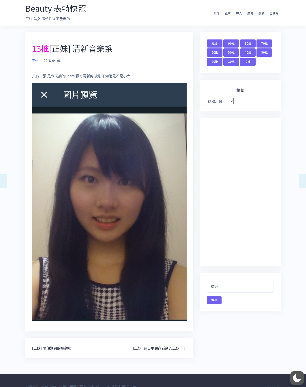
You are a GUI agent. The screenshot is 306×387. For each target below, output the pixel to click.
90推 (231, 43)
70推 (264, 43)
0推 (248, 61)
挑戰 (261, 13)
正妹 (228, 13)
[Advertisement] (240, 192)
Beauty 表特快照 (55, 8)
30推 (264, 52)
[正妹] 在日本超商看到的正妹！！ (160, 348)
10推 (231, 61)
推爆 (217, 13)
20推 (214, 61)
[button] (297, 378)
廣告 (250, 13)
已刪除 (274, 13)
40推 (248, 52)
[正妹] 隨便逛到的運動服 (51, 348)
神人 (239, 13)
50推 (231, 52)
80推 (248, 43)
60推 (214, 52)
